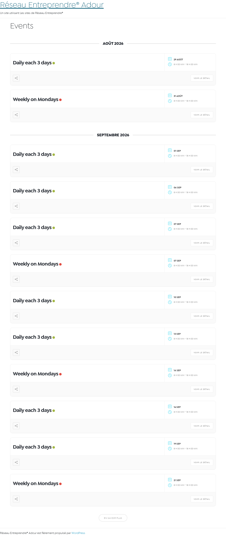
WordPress (78, 533)
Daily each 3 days (32, 62)
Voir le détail (202, 78)
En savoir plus (113, 518)
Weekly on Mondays (35, 99)
